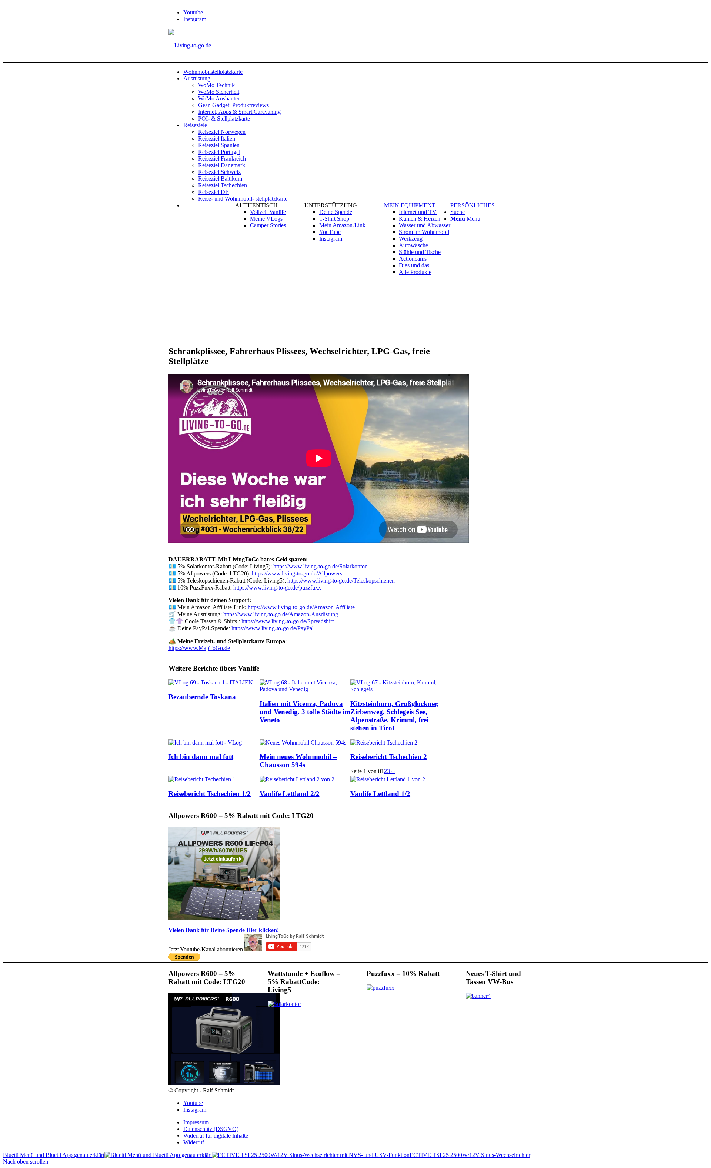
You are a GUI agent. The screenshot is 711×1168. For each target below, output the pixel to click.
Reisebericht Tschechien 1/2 (209, 794)
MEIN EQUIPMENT (409, 205)
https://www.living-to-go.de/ (297, 573)
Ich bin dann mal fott (200, 756)
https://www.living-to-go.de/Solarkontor (320, 566)
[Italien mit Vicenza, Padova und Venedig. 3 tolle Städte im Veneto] (305, 689)
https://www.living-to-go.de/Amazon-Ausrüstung (280, 614)
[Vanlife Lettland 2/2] (297, 779)
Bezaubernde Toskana (202, 697)
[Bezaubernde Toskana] (210, 682)
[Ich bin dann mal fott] (205, 742)
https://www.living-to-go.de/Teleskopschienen (341, 580)
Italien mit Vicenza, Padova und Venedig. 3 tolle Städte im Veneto (305, 712)
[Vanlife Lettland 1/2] (387, 779)
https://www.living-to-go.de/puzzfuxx (277, 587)
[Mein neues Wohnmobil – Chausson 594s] (303, 742)
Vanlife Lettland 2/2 (290, 794)
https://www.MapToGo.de (199, 648)
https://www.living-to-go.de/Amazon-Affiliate (301, 607)
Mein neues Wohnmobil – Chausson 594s (298, 761)
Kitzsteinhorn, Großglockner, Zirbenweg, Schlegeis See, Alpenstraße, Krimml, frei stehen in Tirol (394, 716)
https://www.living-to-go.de (287, 621)
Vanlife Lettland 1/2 (380, 794)
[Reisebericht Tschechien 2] (383, 742)
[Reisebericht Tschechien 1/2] (202, 779)
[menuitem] (363, 72)
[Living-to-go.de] (189, 45)
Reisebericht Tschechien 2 (388, 756)
